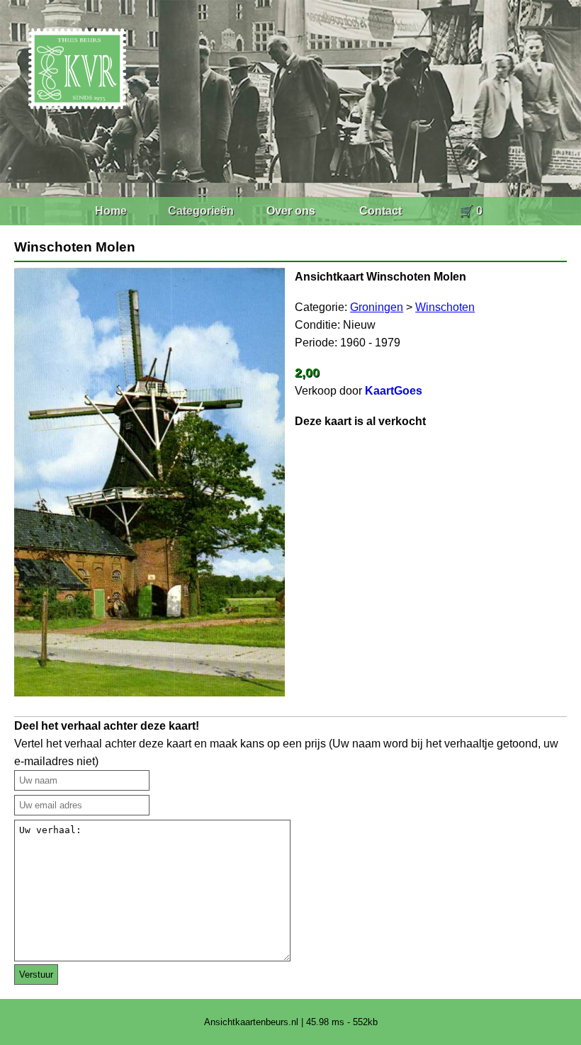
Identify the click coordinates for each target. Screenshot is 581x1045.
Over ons (290, 211)
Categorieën (201, 211)
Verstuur (36, 974)
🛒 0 (471, 211)
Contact (380, 211)
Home (111, 211)
